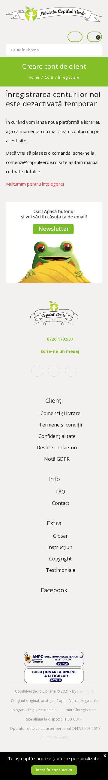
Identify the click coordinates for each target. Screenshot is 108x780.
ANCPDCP (48, 737)
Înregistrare (69, 77)
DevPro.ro (85, 691)
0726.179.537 (60, 339)
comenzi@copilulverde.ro (32, 162)
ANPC (63, 737)
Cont (49, 77)
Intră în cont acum (54, 769)
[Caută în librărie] (97, 46)
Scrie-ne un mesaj (59, 351)
